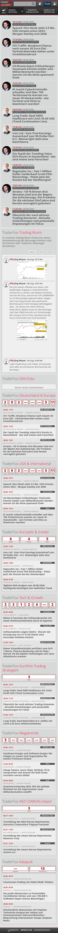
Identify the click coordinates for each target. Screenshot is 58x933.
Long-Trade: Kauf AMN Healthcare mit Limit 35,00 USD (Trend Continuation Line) (33, 118)
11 (53, 402)
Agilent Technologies (48, 642)
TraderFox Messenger (32, 243)
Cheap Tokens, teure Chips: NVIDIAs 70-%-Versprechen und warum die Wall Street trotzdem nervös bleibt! (26, 772)
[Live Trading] (6, 3)
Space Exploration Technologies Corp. (48, 478)
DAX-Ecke (26, 378)
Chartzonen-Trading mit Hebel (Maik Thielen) (28, 882)
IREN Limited (47, 546)
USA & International (24, 24)
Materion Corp (47, 829)
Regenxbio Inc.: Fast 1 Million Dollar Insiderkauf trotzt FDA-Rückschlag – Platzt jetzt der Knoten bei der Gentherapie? (32, 175)
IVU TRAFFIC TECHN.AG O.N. (48, 410)
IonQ (47, 780)
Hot (41, 252)
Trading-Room (30, 232)
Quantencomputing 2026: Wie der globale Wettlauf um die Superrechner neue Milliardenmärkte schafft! (26, 789)
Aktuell (32, 252)
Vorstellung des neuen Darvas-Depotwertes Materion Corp (27, 837)
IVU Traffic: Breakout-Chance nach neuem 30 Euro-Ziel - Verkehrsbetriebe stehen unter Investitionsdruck (33, 50)
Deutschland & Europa (25, 42)
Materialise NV (47, 715)
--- (25, 402)
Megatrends (29, 733)
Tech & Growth (31, 597)
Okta (47, 508)
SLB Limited (47, 492)
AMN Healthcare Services (48, 684)
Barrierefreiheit (42, 930)
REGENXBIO (47, 563)
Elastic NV (47, 626)
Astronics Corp (47, 816)
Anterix (47, 843)
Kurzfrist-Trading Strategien (29, 112)
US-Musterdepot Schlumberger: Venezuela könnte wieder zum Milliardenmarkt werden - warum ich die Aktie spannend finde (33, 71)
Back (4, 13)
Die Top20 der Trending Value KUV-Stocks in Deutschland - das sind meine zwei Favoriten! (33, 156)
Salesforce (47, 612)
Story (50, 252)
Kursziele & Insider (23, 129)
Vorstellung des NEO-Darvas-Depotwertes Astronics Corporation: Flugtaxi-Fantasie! (26, 823)
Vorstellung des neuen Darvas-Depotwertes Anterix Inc (27, 851)
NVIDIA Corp (47, 747)
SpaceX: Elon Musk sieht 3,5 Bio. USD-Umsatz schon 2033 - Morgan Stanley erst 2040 (33, 30)
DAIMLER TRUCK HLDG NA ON (48, 698)
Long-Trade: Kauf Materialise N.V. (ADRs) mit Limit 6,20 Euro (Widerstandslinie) (27, 722)
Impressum (26, 930)
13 (43, 868)
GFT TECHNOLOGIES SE (48, 426)
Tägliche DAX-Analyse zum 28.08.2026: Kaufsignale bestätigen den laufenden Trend (27, 587)
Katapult (26, 861)
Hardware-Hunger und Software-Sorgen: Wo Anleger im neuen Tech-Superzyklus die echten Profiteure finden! (27, 756)
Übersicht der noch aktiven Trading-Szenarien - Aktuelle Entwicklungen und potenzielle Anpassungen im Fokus (33, 219)
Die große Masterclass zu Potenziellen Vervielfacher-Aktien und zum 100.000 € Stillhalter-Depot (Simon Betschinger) (25, 896)
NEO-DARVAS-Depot (35, 801)
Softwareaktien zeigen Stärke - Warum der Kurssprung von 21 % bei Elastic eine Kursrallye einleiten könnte (27, 634)
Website (14, 930)
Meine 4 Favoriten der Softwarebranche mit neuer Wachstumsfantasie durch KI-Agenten (27, 619)
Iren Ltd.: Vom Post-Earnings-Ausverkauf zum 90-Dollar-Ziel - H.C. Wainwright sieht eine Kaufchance (33, 137)
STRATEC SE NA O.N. (48, 440)
